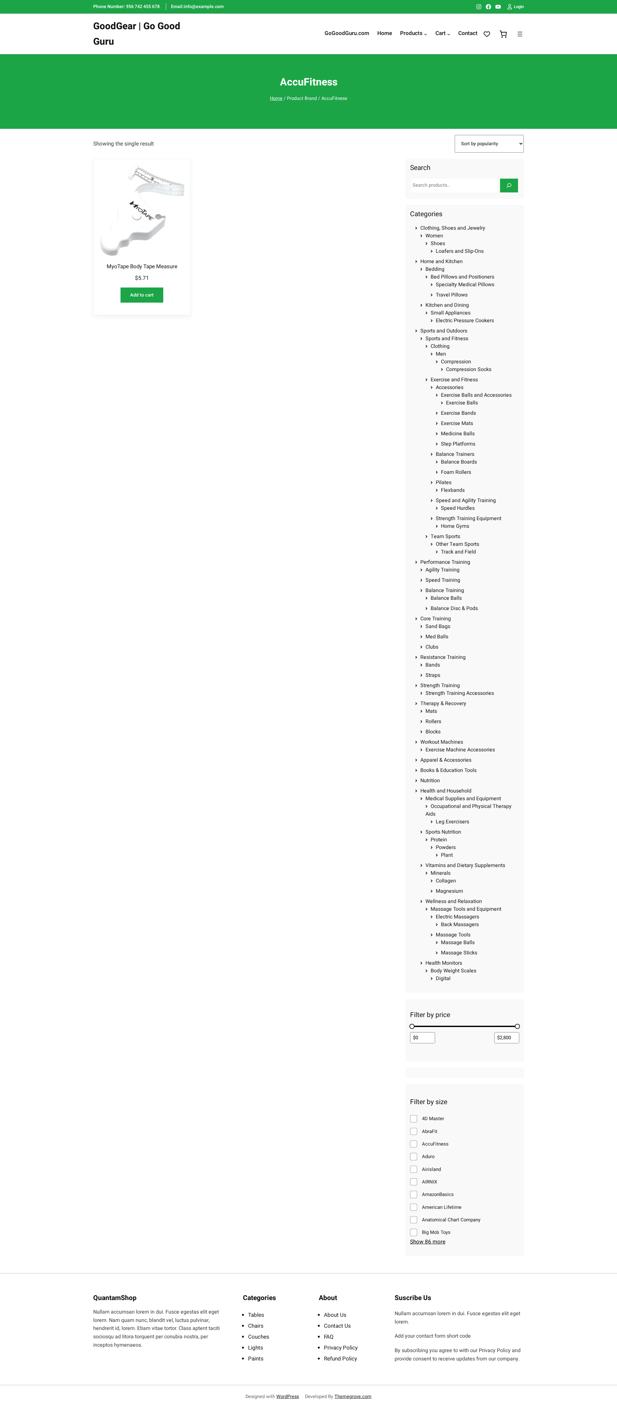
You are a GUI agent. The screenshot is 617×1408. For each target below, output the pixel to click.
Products (411, 33)
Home (276, 98)
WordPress (287, 1396)
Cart (440, 33)
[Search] (509, 185)
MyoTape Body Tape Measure (142, 266)
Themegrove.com (353, 1396)
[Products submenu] (425, 34)
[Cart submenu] (448, 34)
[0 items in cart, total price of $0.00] (503, 34)
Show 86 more (427, 1242)
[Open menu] (520, 34)
